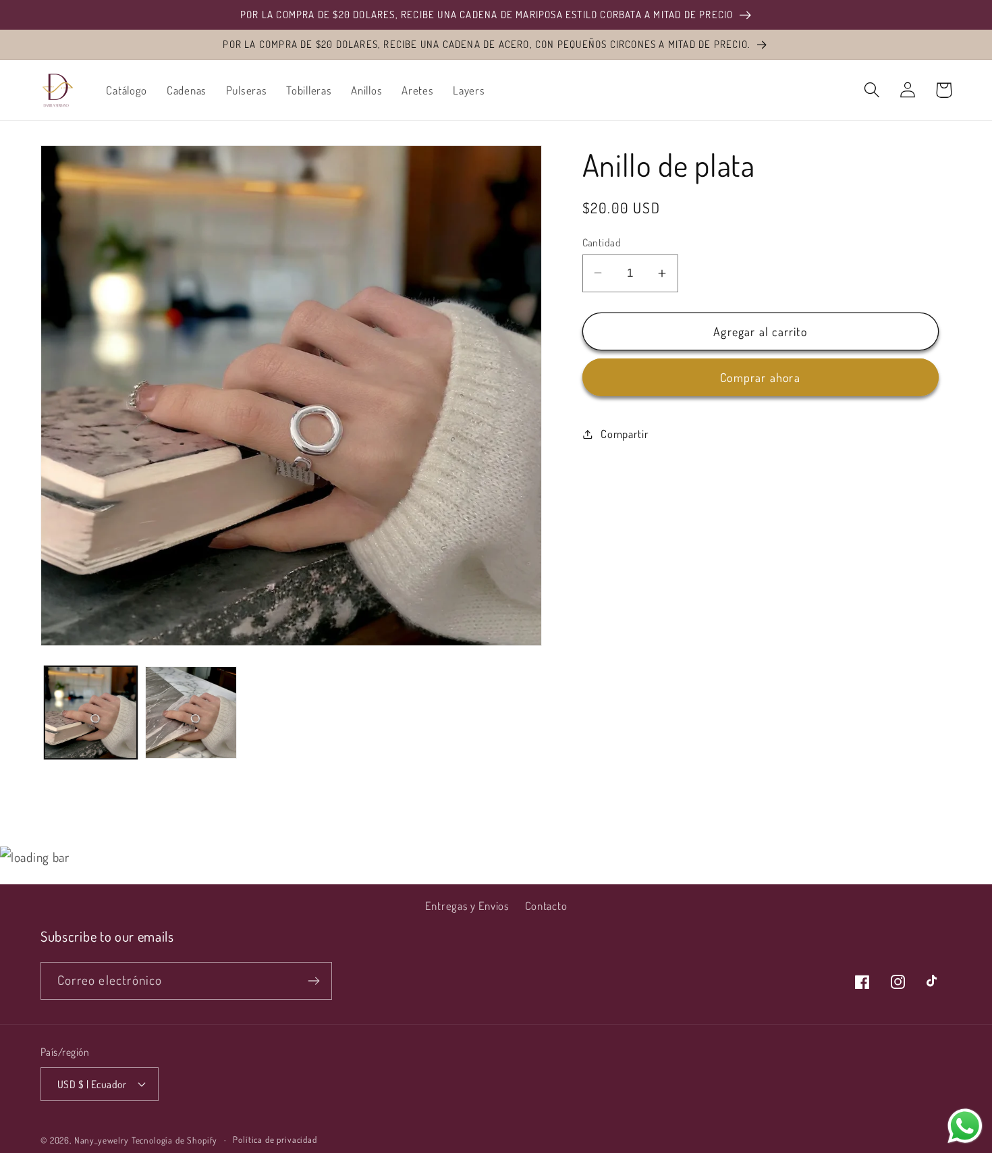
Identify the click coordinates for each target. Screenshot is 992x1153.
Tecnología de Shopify (175, 1140)
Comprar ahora (760, 377)
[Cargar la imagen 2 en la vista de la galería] (191, 712)
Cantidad (602, 241)
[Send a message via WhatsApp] (965, 1126)
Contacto (546, 906)
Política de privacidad (274, 1139)
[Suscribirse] (313, 981)
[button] (872, 90)
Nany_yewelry (101, 1140)
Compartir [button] (625, 434)
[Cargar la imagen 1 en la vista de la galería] (91, 712)
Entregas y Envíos (467, 906)
